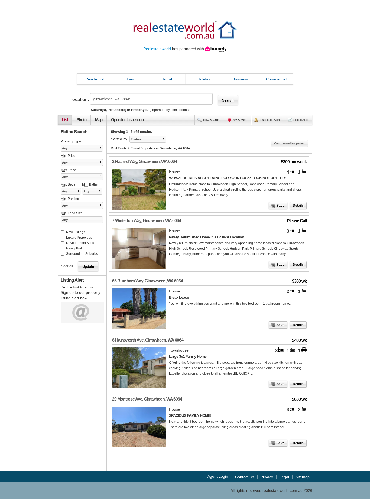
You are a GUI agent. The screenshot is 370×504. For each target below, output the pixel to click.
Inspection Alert (270, 119)
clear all (67, 266)
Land (131, 79)
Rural (167, 79)
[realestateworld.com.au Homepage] (185, 29)
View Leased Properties (289, 143)
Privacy (267, 477)
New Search (211, 119)
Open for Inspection (127, 120)
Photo (81, 120)
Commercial (276, 79)
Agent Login (217, 476)
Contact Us (244, 477)
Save (280, 205)
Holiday (203, 79)
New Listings (75, 232)
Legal (284, 477)
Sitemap (303, 477)
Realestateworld (157, 49)
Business (240, 79)
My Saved (239, 119)
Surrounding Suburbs (82, 254)
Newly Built (74, 248)
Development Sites (80, 243)
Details (298, 205)
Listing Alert (300, 119)
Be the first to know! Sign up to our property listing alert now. (80, 292)
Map (98, 120)
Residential (94, 79)
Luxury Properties (79, 237)
